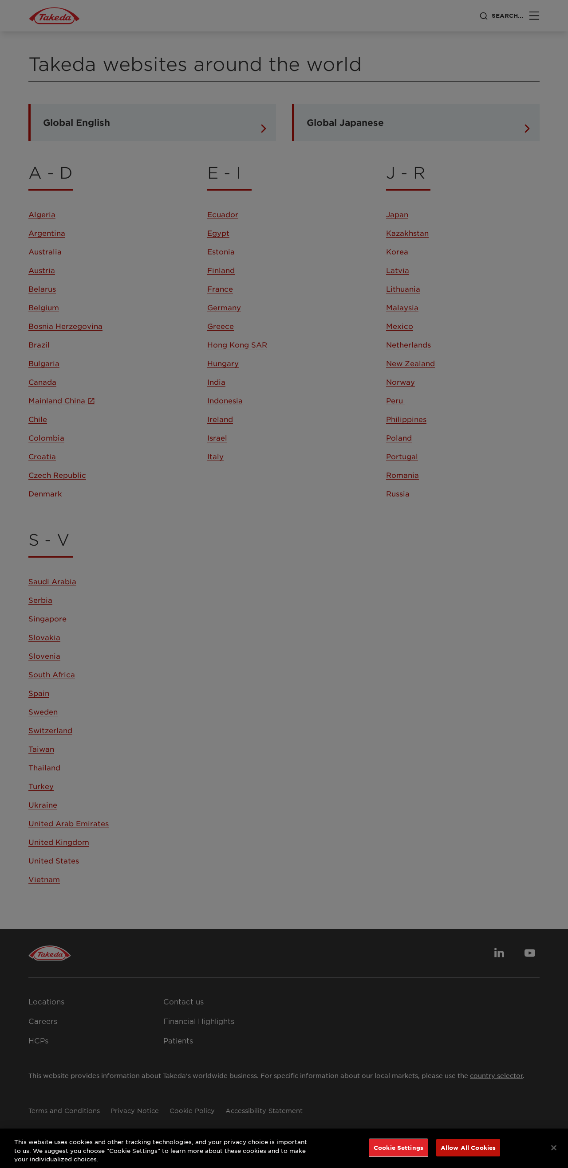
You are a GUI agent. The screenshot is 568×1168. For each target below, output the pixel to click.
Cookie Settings (398, 1147)
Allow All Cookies (468, 1147)
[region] (284, 1148)
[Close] (554, 1147)
